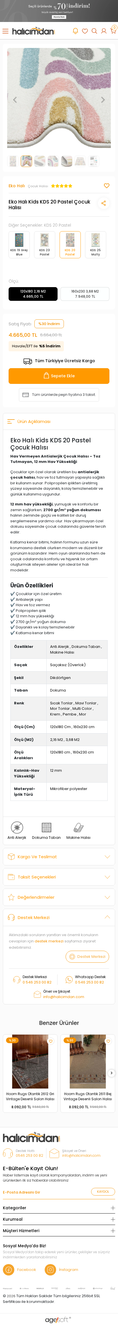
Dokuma (58, 690)
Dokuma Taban (86, 646)
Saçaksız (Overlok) (68, 665)
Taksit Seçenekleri (37, 877)
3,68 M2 (73, 739)
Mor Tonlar (60, 708)
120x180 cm (60, 752)
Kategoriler (14, 1208)
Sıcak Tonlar (61, 703)
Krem (55, 714)
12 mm (56, 770)
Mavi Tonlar (86, 703)
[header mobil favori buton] (85, 30)
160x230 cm (84, 726)
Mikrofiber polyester (68, 788)
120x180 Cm (60, 726)
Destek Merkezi (34, 917)
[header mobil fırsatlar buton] (75, 30)
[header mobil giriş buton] (104, 30)
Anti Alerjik (59, 646)
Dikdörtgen (60, 677)
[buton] (59, 10)
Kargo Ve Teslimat (37, 857)
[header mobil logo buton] (33, 30)
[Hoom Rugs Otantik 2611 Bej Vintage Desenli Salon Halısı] (88, 1062)
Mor (82, 714)
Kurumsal (13, 1219)
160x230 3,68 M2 (85, 294)
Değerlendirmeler (36, 897)
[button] (15, 99)
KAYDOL (103, 1191)
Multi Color (82, 708)
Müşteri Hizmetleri (21, 1231)
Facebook (26, 1269)
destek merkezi (49, 941)
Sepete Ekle (63, 376)
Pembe (69, 714)
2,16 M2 (56, 739)
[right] (112, 1073)
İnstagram (68, 1269)
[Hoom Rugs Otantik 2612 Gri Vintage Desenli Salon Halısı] (30, 1062)
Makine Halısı (62, 652)
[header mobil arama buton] (94, 30)
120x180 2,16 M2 (33, 294)
